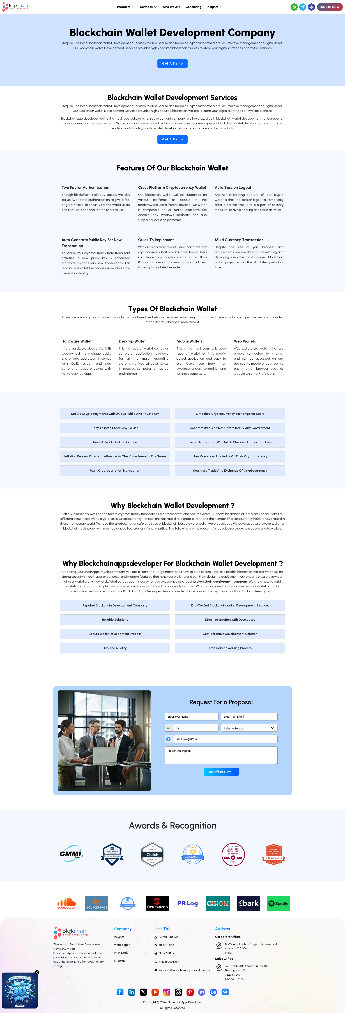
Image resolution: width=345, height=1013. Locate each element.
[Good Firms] (127, 903)
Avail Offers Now (219, 772)
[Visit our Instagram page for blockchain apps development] (166, 992)
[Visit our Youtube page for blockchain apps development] (155, 992)
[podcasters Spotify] (278, 903)
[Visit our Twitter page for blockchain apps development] (143, 992)
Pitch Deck (121, 952)
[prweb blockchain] (218, 903)
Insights (119, 937)
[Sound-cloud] (66, 903)
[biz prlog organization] (187, 903)
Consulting (193, 7)
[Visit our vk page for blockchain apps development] (225, 991)
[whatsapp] (294, 7)
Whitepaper (122, 944)
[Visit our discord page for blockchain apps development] (201, 992)
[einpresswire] (157, 903)
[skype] (311, 7)
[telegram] (302, 7)
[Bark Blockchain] (248, 903)
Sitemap (120, 960)
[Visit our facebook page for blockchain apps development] (120, 991)
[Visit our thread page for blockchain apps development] (178, 992)
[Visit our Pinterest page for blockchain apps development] (190, 992)
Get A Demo (172, 63)
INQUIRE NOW (329, 7)
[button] (169, 727)
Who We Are (171, 7)
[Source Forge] (96, 903)
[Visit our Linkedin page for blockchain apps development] (131, 992)
